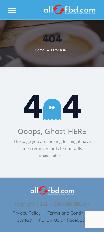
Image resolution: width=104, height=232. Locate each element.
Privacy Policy (26, 213)
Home (39, 49)
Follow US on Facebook (63, 220)
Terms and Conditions (69, 213)
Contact (24, 220)
